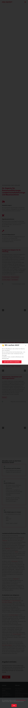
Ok (14, 705)
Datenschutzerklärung (20, 700)
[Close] (26, 345)
